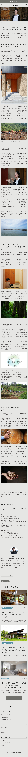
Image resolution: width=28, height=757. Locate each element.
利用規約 (3, 745)
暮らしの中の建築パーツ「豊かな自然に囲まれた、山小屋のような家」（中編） (13, 614)
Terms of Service (16, 752)
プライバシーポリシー (6, 719)
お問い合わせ (4, 727)
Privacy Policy (9, 752)
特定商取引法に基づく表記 (7, 717)
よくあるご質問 (4, 730)
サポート (3, 724)
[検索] (23, 5)
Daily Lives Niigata (9, 567)
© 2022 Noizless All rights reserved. (14, 754)
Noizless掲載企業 (5, 742)
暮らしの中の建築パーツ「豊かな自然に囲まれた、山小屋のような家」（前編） (13, 650)
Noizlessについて (6, 737)
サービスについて (5, 711)
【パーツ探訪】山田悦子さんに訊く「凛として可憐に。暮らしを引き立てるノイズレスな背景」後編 (13, 685)
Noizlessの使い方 (5, 715)
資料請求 (3, 732)
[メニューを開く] (1, 4)
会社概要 (3, 740)
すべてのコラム (12, 698)
